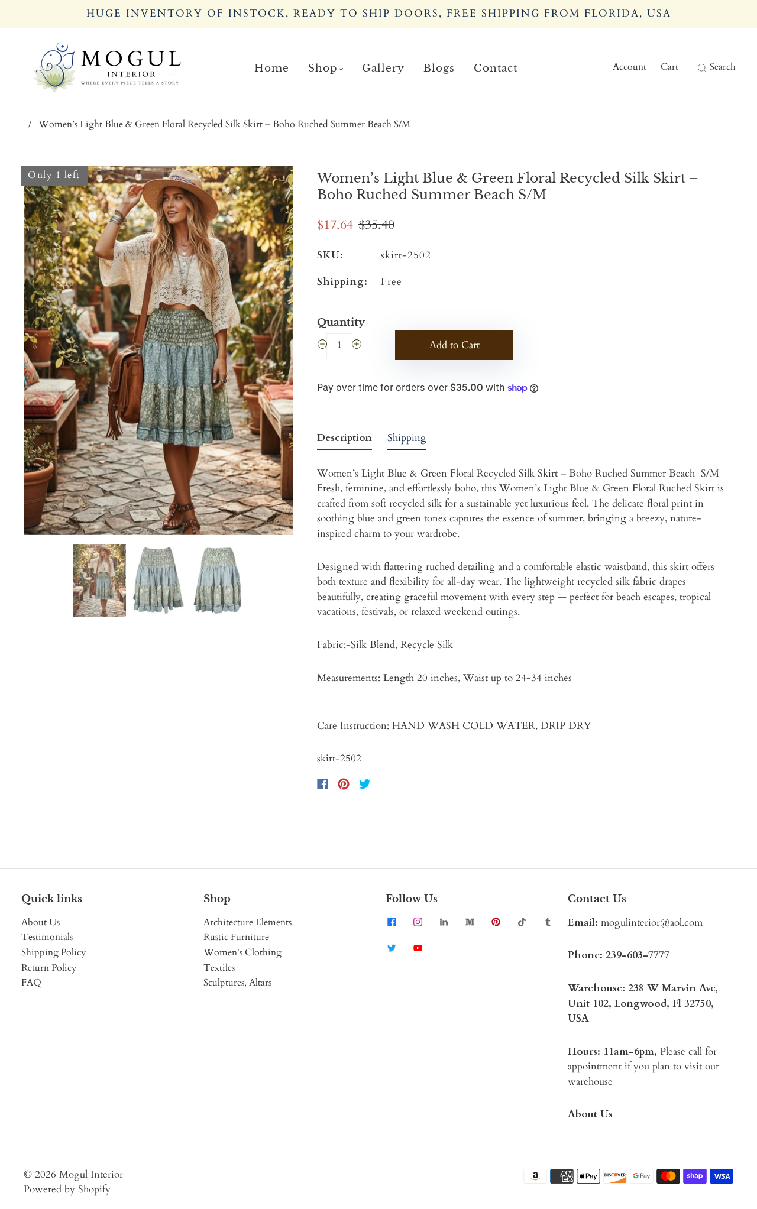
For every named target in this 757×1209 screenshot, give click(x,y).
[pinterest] (496, 922)
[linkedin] (444, 922)
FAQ (31, 982)
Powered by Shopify (67, 1189)
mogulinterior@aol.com (652, 922)
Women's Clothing (242, 952)
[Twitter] (365, 784)
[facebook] (391, 922)
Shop (323, 68)
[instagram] (418, 922)
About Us (40, 922)
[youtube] (418, 948)
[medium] (470, 922)
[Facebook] (322, 784)
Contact (495, 68)
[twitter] (391, 948)
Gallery (383, 68)
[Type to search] (694, 67)
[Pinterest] (343, 784)
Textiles (219, 967)
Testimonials (47, 937)
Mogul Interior (91, 1174)
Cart (669, 66)
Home (271, 68)
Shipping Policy (53, 952)
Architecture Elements (247, 922)
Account (629, 66)
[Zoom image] (158, 352)
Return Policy (48, 967)
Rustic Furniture (236, 937)
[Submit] (700, 67)
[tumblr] (548, 922)
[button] (50, 352)
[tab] (344, 440)
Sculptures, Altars (237, 982)
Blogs (439, 68)
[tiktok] (522, 922)
